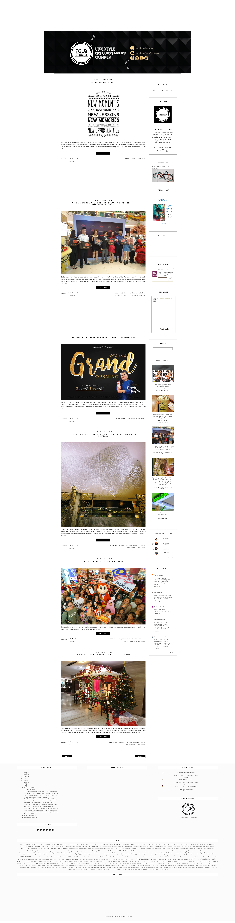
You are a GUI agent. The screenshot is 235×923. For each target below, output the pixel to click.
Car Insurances (108, 846)
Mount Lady (82, 859)
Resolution (67, 863)
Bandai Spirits (118, 844)
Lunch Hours (119, 857)
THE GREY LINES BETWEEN (186, 772)
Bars (150, 844)
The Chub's (119, 867)
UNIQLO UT (88, 869)
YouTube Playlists (137, 869)
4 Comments (72, 548)
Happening (141, 418)
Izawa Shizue (65, 855)
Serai (49, 865)
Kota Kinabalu (133, 295)
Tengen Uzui (43, 867)
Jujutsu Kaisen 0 (143, 855)
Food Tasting (68, 851)
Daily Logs (202, 846)
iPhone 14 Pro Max (57, 855)
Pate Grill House (172, 861)
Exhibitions (21, 851)
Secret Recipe (41, 865)
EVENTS (138, 3)
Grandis (132, 744)
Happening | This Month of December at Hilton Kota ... (41, 808)
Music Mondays (121, 859)
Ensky (195, 848)
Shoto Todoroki (105, 865)
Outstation (160, 861)
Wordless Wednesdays (98, 869)
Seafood (35, 865)
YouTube (130, 869)
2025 (24, 773)
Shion (83, 865)
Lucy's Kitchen (102, 857)
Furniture (140, 851)
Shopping (90, 865)
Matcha (153, 857)
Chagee (129, 846)
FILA (57, 851)
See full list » (163, 223)
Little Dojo (78, 856)
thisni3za (166, 543)
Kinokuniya (204, 855)
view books (170, 280)
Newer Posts (66, 756)
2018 (24, 786)
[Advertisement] (55, 18)
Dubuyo (132, 848)
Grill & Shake (36, 853)
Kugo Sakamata (43, 856)
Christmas (141, 545)
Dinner (127, 547)
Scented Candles (28, 865)
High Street (157, 853)
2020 (24, 782)
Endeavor (182, 848)
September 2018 (29, 817)
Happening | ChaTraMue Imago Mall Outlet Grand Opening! (103, 337)
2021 (24, 780)
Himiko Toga (167, 853)
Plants (192, 861)
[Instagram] (167, 90)
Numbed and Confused (186, 789)
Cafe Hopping (93, 846)
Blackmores (205, 844)
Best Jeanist (165, 844)
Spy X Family (139, 865)
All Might (59, 844)
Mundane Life (113, 859)
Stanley (158, 865)
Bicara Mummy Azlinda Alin (162, 637)
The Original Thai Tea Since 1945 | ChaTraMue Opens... (41, 791)
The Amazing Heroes (97, 867)
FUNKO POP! (127, 3)
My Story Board (159, 607)
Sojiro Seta (118, 865)
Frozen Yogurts (76, 851)
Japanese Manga (103, 855)
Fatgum (35, 851)
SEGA (46, 865)
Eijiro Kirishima (150, 848)
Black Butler (198, 844)
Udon (74, 869)
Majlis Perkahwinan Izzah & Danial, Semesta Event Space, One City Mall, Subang (163, 597)
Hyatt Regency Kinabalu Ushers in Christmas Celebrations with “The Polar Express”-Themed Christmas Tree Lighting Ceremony (162, 481)
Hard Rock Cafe (105, 853)
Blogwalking (37, 846)
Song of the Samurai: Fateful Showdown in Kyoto (169, 209)
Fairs (25, 851)
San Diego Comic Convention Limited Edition (200, 863)
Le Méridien (54, 857)
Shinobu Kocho (78, 865)
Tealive (38, 867)
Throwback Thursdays (166, 867)
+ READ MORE (103, 153)
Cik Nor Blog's (158, 575)
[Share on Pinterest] (71, 158)
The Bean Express (111, 867)
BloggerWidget (170, 557)
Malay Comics (139, 856)
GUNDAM (59, 853)
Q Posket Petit (48, 863)
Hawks (116, 853)
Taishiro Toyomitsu (203, 865)
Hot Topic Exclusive (188, 853)
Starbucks (163, 865)
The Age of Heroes (85, 867)
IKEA (24, 855)
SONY (122, 865)
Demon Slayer (25, 848)
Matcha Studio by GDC (162, 856)
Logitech (95, 856)
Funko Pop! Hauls (132, 851)
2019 (24, 784)
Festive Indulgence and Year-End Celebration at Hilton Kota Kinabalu (103, 435)
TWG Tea (69, 869)
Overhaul (165, 861)
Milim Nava (199, 856)
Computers (169, 846)
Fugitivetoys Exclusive (86, 851)
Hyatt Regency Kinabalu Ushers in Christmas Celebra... (41, 810)
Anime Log (84, 844)
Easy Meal (143, 848)
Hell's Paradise (141, 853)
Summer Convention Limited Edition (177, 865)
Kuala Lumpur (35, 856)
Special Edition (128, 865)
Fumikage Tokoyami (98, 851)
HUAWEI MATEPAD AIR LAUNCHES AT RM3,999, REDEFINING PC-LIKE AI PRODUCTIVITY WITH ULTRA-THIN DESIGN (162, 626)
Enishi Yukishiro (189, 848)
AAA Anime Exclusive (39, 844)
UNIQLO (82, 869)
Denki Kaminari (83, 848)
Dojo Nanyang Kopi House (103, 848)
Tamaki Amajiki (22, 867)
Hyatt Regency (205, 853)
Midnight (193, 856)
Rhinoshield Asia (84, 863)
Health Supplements (131, 853)
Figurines (51, 851)
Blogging (30, 846)
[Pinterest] (171, 90)
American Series (76, 844)
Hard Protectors (96, 853)
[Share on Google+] (78, 158)
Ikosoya (28, 855)
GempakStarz (187, 851)
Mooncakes (62, 859)
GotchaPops (213, 851)
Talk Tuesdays (212, 865)
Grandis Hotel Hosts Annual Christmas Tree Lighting (103, 654)
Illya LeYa (166, 552)
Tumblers (214, 867)
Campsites (101, 846)
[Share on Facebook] (68, 158)
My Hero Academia (143, 859)
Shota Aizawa (97, 865)
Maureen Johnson (172, 856)
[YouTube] (154, 90)
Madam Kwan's (132, 856)
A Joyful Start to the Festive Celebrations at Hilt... (39, 806)
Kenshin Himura (186, 855)
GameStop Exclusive (172, 851)
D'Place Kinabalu (187, 846)
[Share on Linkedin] (75, 158)
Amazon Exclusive (67, 844)
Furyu (145, 851)
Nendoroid (60, 861)
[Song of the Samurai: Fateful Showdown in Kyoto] (159, 212)
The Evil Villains (126, 867)
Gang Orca (180, 851)
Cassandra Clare (122, 846)
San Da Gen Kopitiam (182, 863)
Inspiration (43, 855)
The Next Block (141, 867)
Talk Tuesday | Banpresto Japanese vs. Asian (162, 385)
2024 (24, 774)
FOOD (107, 3)
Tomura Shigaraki (192, 867)
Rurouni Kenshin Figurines (134, 863)
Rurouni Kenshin (121, 863)
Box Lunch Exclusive (60, 846)
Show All (172, 652)
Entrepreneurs (201, 848)
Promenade (30, 863)
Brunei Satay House (71, 846)
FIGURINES (117, 3)
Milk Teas (142, 295)
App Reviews (96, 844)
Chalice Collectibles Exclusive (140, 846)
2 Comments (72, 161)
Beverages (127, 293)
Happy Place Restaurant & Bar (84, 853)
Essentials (208, 848)
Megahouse (181, 856)
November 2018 (29, 814)
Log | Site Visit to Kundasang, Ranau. (186, 775)
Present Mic (23, 863)
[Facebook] (158, 90)
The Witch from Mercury (152, 867)
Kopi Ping (210, 855)
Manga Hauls (147, 857)
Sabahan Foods (145, 863)
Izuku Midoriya (73, 855)
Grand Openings (131, 418)
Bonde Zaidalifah (159, 619)
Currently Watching (163, 200)
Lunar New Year (111, 857)
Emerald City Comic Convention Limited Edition (167, 848)
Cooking (174, 846)
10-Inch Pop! (29, 844)
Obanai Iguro (104, 861)
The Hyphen (134, 867)
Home (180, 853)
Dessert (89, 848)
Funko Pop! (121, 850)
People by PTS (187, 861)
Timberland (176, 867)
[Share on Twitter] (73, 158)
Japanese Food (94, 855)
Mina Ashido (211, 857)
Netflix (65, 861)
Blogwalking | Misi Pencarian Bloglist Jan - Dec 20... (39, 802)
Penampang (181, 861)
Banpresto (130, 844)
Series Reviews (55, 865)
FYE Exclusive (150, 851)
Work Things (109, 869)
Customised (180, 846)
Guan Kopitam (53, 853)
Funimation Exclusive (109, 851)
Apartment (90, 844)
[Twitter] (162, 90)
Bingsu (193, 844)
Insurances (49, 855)
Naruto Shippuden (46, 861)
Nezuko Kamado (96, 861)
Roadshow (92, 863)
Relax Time (62, 863)
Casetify (114, 846)
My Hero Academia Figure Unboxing (163, 859)
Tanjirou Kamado (31, 867)
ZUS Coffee (164, 869)
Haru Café (112, 853)
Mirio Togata (27, 859)
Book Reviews (45, 846)
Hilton (132, 547)
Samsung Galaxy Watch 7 (169, 863)
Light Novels (72, 856)
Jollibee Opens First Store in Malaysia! (103, 561)
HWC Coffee (197, 853)
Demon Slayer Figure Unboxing (39, 848)
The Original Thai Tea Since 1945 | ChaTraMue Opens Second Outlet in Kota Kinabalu (103, 203)
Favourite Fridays (42, 851)
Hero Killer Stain (149, 853)
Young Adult (124, 869)
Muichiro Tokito (105, 859)
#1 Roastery (23, 844)
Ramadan (56, 863)
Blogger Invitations (138, 293)
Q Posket (39, 864)
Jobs (114, 855)
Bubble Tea (80, 846)
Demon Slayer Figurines (57, 848)
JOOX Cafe (127, 855)
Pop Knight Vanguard (200, 861)
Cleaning (163, 846)
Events (125, 295)
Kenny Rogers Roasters (175, 855)
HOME (97, 3)
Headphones (122, 853)
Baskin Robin (155, 844)
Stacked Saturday (149, 865)
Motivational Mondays (71, 859)
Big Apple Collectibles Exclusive (182, 844)
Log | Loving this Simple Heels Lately (186, 782)
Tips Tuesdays (183, 867)
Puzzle (34, 863)
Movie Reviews (89, 859)
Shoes (86, 865)
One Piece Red (148, 861)
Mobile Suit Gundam (44, 859)
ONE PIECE (141, 861)
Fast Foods (141, 639)
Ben (160, 844)
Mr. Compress (97, 859)
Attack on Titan (107, 844)
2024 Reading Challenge (162, 269)
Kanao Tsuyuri (151, 855)
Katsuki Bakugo (164, 855)
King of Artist (197, 855)
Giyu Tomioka (201, 851)
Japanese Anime (84, 855)
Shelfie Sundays (69, 865)
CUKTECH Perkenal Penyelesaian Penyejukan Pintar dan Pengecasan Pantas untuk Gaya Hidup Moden (162, 581)
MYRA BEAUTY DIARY (186, 779)
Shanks (62, 865)
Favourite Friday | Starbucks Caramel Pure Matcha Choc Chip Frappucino (162, 416)
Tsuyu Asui (200, 867)
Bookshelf (52, 846)
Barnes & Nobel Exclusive (142, 844)
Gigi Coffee (194, 851)
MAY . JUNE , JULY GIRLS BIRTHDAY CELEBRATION (162, 610)
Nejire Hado (54, 861)
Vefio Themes (127, 916)
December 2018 (29, 787)
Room (114, 863)
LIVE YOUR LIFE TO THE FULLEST (186, 786)
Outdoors (154, 861)
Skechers (112, 865)
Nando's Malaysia (36, 861)
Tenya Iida (50, 867)
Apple (101, 844)
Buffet (135, 545)
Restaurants (75, 864)
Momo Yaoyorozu (54, 859)
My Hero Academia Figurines (183, 859)
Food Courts (61, 851)
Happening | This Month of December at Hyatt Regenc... (41, 812)
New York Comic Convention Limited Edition (79, 861)
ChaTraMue (118, 295)
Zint (159, 869)
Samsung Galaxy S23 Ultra (156, 863)
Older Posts (140, 756)
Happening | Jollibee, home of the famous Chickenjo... (40, 801)
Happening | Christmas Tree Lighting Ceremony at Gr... (41, 804)
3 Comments (72, 641)
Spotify (134, 865)
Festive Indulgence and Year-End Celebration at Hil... (40, 795)
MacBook (125, 856)
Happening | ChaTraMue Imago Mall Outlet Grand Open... (42, 793)
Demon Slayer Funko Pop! (71, 848)
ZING (153, 869)
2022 (24, 778)
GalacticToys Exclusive (160, 851)
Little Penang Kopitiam (87, 856)
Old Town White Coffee (124, 861)
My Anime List (129, 859)
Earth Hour (137, 848)
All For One (53, 844)
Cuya (166, 548)
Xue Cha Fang (117, 869)
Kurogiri (49, 856)
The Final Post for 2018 (103, 82)
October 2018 (28, 815)
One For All (134, 861)
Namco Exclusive (26, 861)
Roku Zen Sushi (109, 863)
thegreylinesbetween (163, 272)
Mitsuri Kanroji (35, 859)
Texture (55, 867)
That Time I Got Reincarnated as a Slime (69, 867)
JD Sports (110, 855)
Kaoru (157, 855)
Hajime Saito (66, 853)
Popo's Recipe (209, 861)
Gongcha (208, 851)
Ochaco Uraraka (113, 861)
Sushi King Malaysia (192, 865)
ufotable (78, 869)
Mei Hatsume (187, 856)
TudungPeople (207, 867)
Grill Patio (42, 853)
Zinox (156, 869)
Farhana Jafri (158, 592)
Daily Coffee (195, 846)
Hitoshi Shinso (175, 853)
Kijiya (192, 855)
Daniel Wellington (210, 846)
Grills (46, 853)
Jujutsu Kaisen (135, 855)
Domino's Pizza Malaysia (117, 848)
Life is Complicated (138, 158)
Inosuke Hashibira (35, 855)
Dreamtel (127, 848)
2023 (24, 776)
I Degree (212, 853)
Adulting (47, 844)
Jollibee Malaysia (129, 641)
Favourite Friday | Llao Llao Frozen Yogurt (163, 513)
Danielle (166, 538)
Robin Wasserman (100, 863)
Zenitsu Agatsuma (147, 869)
